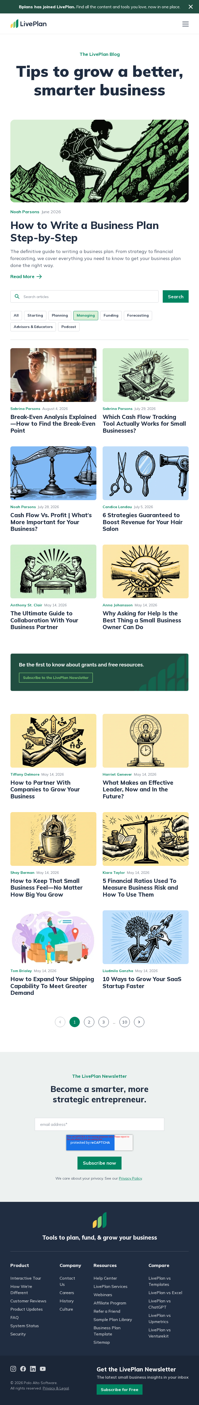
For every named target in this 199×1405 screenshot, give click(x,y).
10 (124, 1022)
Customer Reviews (28, 1300)
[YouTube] (43, 1369)
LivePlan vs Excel (165, 1292)
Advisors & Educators (33, 326)
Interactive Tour (25, 1278)
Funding (111, 315)
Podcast (68, 326)
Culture (66, 1309)
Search (175, 297)
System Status (24, 1325)
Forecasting (138, 315)
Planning (60, 315)
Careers (67, 1292)
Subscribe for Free (119, 1389)
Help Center (105, 1278)
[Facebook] (23, 1369)
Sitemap (102, 1342)
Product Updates (26, 1309)
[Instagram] (13, 1369)
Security (18, 1334)
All (16, 315)
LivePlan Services (110, 1286)
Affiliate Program (110, 1302)
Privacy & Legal (56, 1388)
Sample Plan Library (113, 1319)
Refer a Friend (107, 1311)
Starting (35, 315)
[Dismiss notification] (191, 6)
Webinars (103, 1294)
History (67, 1300)
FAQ (14, 1317)
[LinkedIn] (33, 1369)
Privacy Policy (130, 1178)
